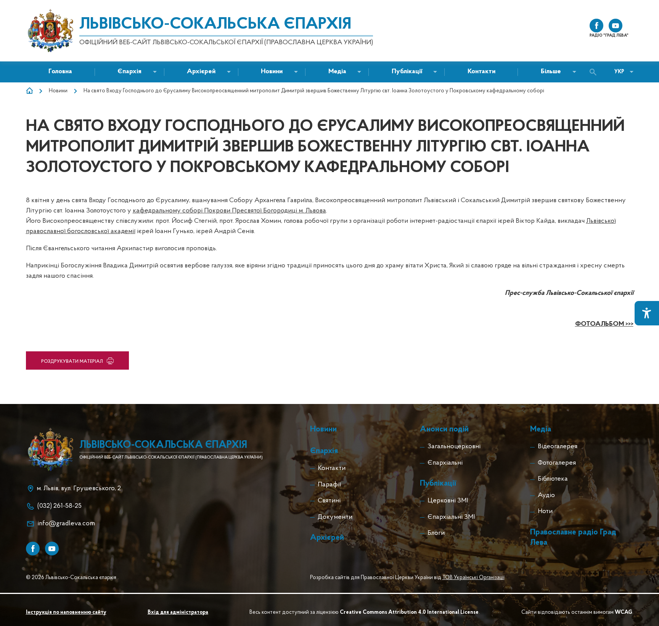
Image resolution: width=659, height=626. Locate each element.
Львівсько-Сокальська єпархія (215, 24)
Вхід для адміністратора (178, 612)
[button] (271, 71)
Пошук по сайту (595, 72)
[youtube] (615, 25)
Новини (58, 91)
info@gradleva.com (66, 523)
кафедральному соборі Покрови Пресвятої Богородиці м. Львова (229, 211)
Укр (619, 72)
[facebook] (596, 25)
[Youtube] (52, 548)
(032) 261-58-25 (59, 506)
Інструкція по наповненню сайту (66, 612)
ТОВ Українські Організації (473, 578)
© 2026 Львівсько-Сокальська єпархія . (72, 578)
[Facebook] (33, 548)
